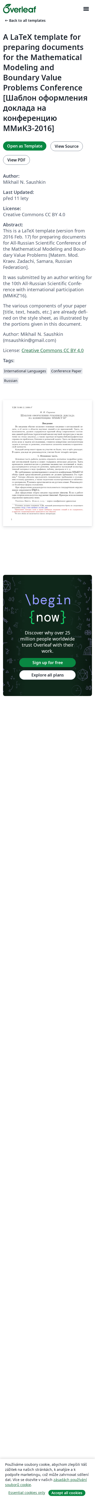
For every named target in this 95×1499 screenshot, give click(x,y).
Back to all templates (25, 20)
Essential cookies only (26, 1492)
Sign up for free (47, 662)
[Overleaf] (19, 8)
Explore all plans (47, 675)
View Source (67, 146)
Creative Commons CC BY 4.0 (53, 350)
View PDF (16, 160)
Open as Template (24, 146)
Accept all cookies (66, 1492)
